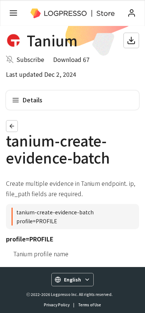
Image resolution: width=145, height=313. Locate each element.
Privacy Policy (57, 304)
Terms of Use (89, 304)
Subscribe (30, 59)
